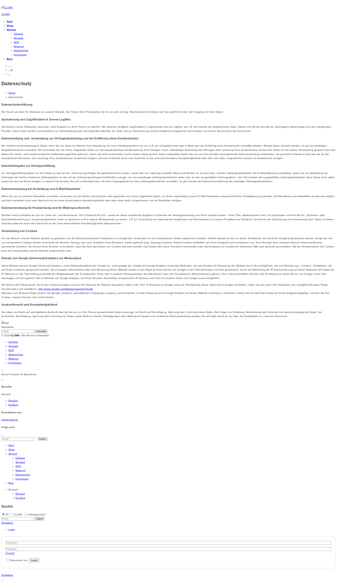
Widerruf (19, 46)
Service (11, 29)
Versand (18, 38)
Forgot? (10, 553)
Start (10, 21)
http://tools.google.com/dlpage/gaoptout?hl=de (65, 289)
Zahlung (18, 33)
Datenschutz (21, 50)
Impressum (20, 54)
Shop (10, 25)
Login (11, 529)
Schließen (7, 522)
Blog (10, 59)
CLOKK (5, 14)
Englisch (13, 404)
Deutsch (13, 400)
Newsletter (7, 327)
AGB (16, 42)
